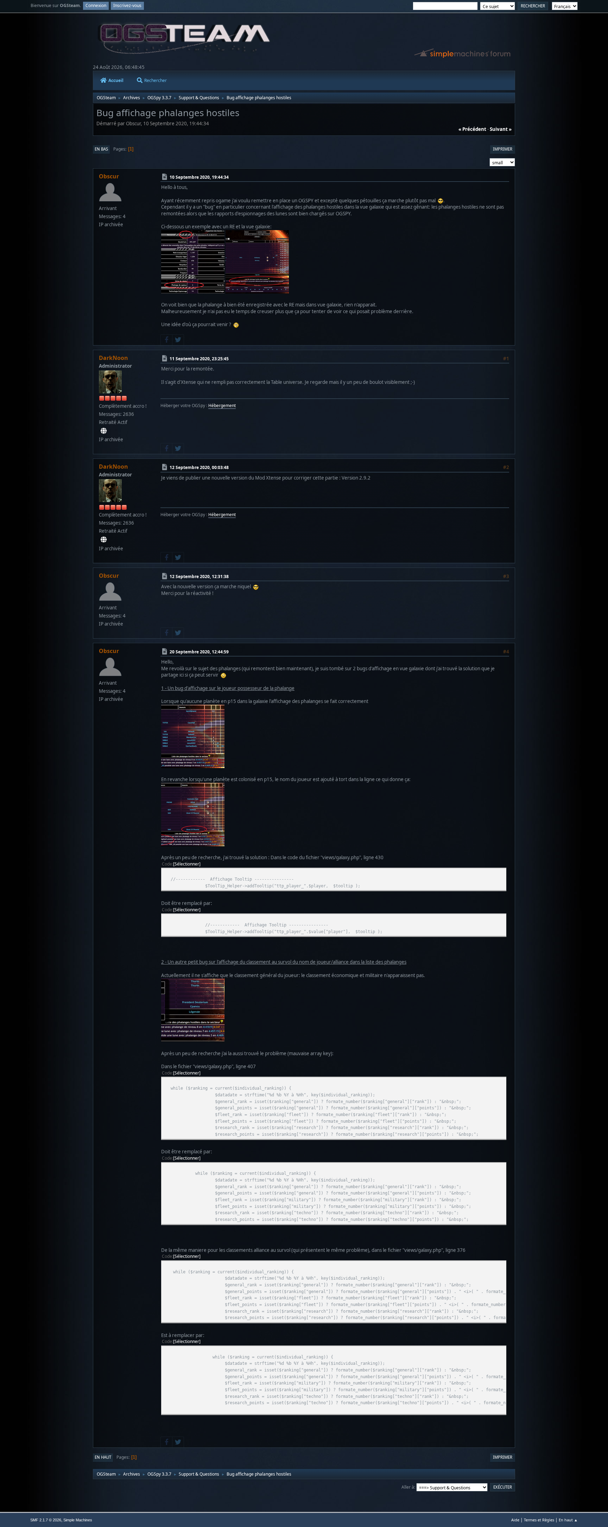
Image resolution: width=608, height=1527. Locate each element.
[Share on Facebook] (166, 340)
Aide (515, 1519)
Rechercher (155, 80)
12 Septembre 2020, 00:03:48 (199, 467)
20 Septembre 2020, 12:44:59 (199, 651)
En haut (103, 1457)
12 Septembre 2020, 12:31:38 (199, 576)
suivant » (501, 129)
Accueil (116, 80)
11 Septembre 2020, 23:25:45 (199, 359)
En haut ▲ (568, 1519)
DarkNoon (113, 358)
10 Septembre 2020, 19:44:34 (199, 177)
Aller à (407, 1487)
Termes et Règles (539, 1519)
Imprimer (502, 149)
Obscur (109, 176)
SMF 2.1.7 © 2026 (45, 1520)
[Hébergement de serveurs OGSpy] (103, 431)
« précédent (472, 129)
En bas (101, 149)
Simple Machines (77, 1520)
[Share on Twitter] (178, 340)
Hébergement (222, 405)
